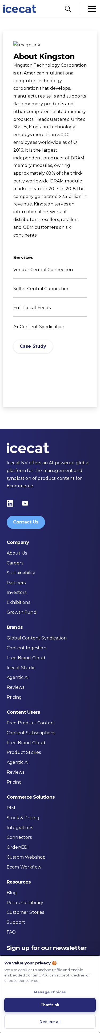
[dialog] (50, 994)
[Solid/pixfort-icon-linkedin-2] (10, 503)
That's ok (50, 1005)
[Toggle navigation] (92, 8)
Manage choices (50, 992)
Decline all (50, 1022)
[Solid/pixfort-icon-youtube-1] (25, 503)
